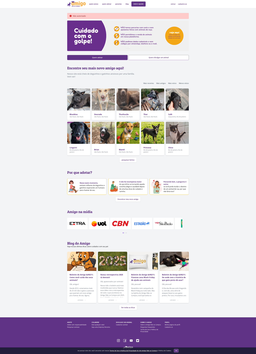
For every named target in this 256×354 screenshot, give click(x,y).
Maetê (122, 149)
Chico (170, 147)
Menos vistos (184, 83)
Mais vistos (172, 83)
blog (127, 4)
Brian (96, 149)
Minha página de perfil (172, 325)
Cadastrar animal (122, 325)
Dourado (98, 114)
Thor (146, 114)
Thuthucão (124, 114)
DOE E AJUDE (139, 4)
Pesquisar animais (73, 327)
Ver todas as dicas (128, 307)
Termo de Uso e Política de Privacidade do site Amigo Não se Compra (133, 351)
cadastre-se (182, 4)
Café (170, 114)
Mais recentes (148, 83)
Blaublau (74, 114)
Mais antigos (161, 83)
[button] (123, 232)
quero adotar (106, 4)
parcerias (118, 4)
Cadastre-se (169, 327)
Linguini (73, 147)
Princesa (147, 147)
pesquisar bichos (128, 160)
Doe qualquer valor (98, 325)
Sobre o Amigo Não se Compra (150, 325)
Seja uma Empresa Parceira (101, 327)
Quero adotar (97, 57)
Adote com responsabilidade (76, 325)
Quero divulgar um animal (159, 57)
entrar (173, 4)
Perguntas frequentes (147, 327)
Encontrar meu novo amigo (128, 199)
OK (176, 351)
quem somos (93, 4)
